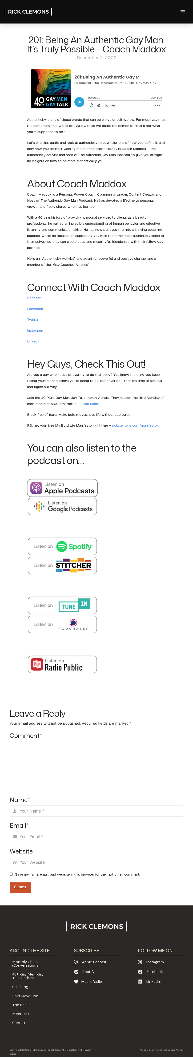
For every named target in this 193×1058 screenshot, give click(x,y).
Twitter (32, 319)
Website (21, 851)
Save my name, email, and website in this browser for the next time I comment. (77, 874)
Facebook (35, 309)
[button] (182, 11)
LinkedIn (33, 341)
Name (20, 799)
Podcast (34, 298)
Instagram (35, 330)
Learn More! (89, 403)
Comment (26, 735)
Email (19, 825)
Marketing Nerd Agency (171, 1050)
